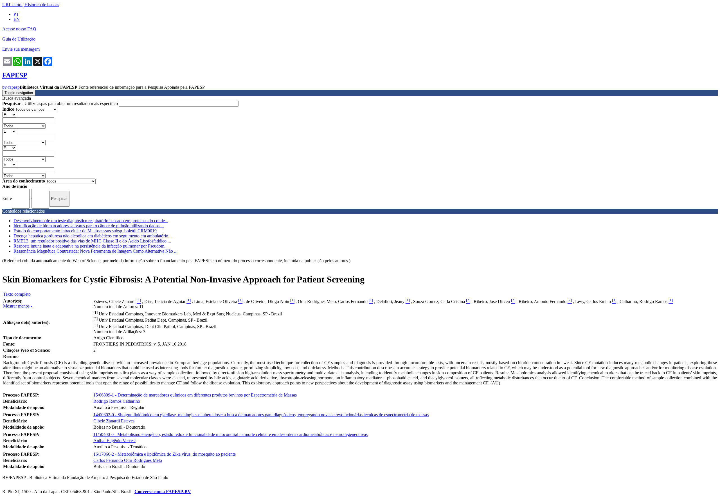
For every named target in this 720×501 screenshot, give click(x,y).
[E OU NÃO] (9, 114)
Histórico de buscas (41, 4)
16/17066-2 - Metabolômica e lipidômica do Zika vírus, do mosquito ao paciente (164, 454)
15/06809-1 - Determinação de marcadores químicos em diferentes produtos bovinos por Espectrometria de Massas (195, 395)
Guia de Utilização (18, 39)
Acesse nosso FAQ (19, 28)
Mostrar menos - (17, 306)
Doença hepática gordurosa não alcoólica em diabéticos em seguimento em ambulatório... (93, 235)
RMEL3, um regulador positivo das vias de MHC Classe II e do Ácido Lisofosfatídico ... (92, 241)
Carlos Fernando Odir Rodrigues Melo (127, 460)
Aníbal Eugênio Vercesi (114, 440)
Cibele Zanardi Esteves (113, 420)
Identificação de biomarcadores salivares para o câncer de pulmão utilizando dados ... (89, 225)
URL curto (11, 4)
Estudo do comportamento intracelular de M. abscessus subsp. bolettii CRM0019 (85, 230)
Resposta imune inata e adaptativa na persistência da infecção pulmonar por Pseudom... (91, 246)
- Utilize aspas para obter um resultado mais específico (60, 103)
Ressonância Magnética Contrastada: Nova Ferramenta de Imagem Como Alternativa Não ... (95, 251)
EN (17, 19)
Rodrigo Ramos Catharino (116, 401)
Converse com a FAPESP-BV (162, 491)
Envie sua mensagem (21, 49)
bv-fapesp (11, 87)
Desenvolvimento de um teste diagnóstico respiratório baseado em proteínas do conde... (91, 220)
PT (16, 14)
